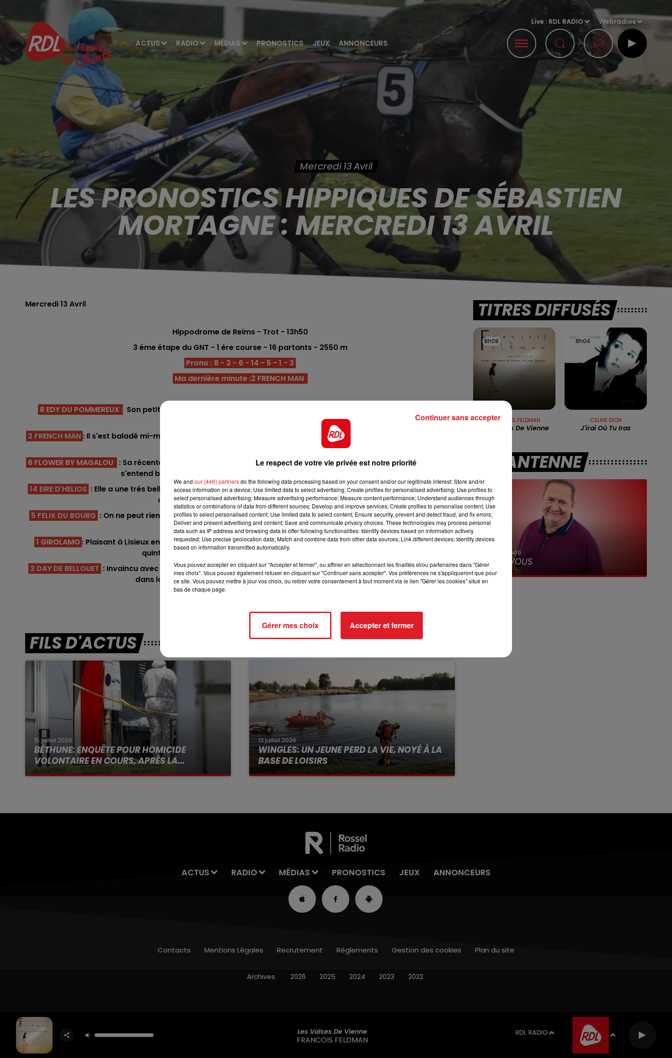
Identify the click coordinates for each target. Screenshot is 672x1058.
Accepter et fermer (382, 625)
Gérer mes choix (290, 625)
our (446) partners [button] (216, 481)
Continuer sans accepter (458, 417)
